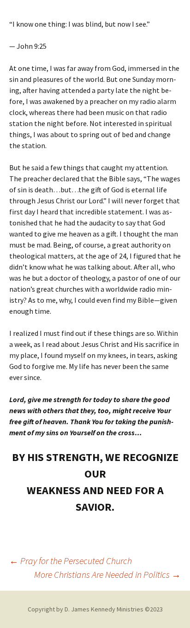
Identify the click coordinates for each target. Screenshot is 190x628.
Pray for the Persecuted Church (70, 560)
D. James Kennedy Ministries (104, 609)
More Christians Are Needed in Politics (107, 574)
